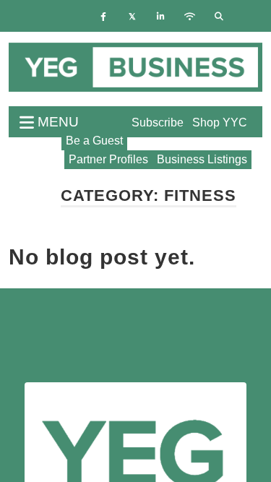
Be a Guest (94, 140)
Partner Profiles (108, 159)
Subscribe (158, 122)
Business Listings (202, 159)
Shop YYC (219, 122)
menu (56, 121)
